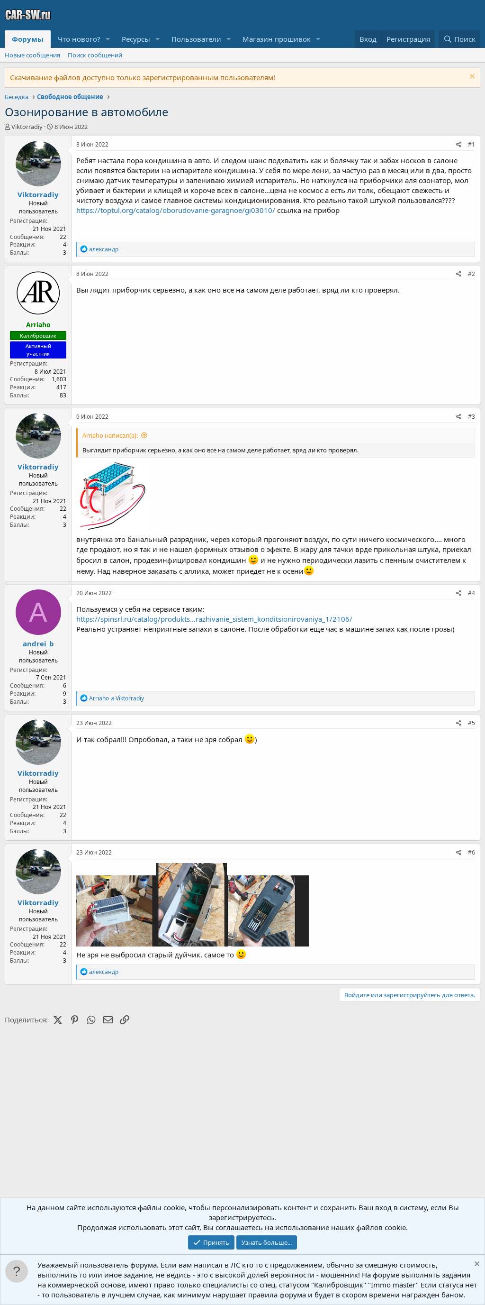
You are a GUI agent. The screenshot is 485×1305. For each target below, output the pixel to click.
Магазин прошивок (276, 39)
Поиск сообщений (95, 55)
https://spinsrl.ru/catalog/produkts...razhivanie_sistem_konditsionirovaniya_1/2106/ (214, 619)
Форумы (28, 39)
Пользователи (196, 39)
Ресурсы (136, 39)
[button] (108, 39)
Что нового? (79, 39)
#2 (471, 274)
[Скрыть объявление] (471, 78)
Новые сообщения (32, 55)
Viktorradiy (27, 126)
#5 (471, 723)
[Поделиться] (459, 144)
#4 (471, 593)
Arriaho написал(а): (110, 435)
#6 (471, 852)
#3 (471, 417)
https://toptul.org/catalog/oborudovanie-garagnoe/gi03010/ (175, 210)
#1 (471, 144)
